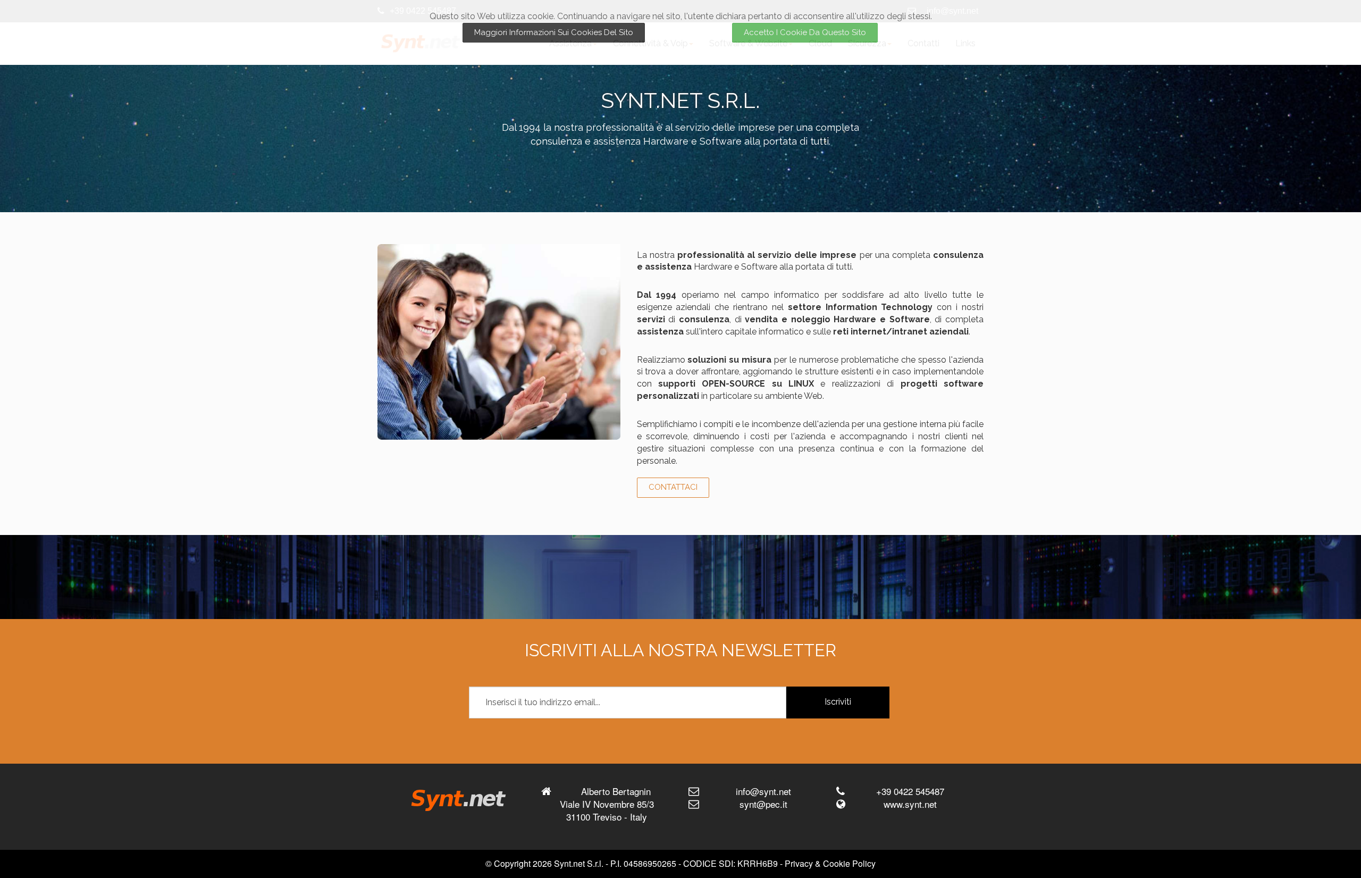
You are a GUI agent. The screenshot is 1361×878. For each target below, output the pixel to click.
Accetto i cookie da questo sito (805, 32)
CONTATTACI (673, 487)
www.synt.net (910, 803)
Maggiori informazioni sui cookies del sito (553, 32)
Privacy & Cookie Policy (830, 863)
